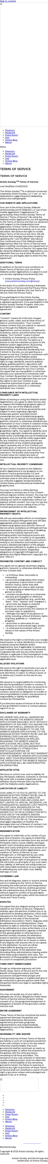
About (8, 142)
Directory (10, 130)
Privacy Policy (14, 1142)
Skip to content (8, 1)
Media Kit (10, 133)
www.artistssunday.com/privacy (22, 281)
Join (7, 137)
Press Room (11, 135)
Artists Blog (11, 140)
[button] (24, 147)
